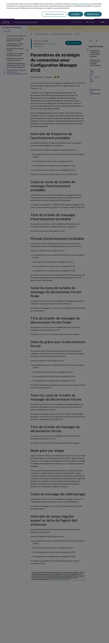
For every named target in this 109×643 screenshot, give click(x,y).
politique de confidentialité (80, 4)
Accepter (75, 14)
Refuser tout (92, 14)
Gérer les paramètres (54, 14)
